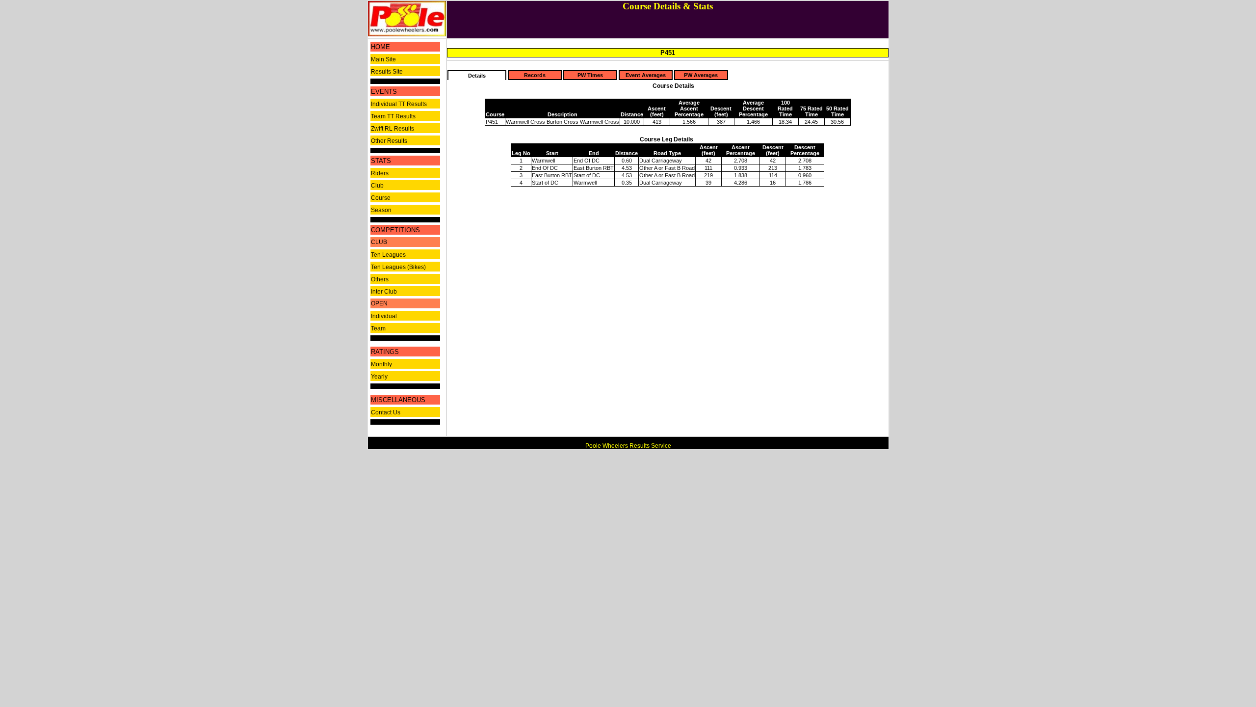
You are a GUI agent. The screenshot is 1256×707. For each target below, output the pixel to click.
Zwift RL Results (392, 128)
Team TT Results (393, 116)
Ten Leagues (388, 254)
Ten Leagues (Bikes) (398, 267)
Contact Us (385, 412)
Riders (380, 173)
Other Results (389, 140)
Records (535, 75)
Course (381, 197)
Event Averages (646, 75)
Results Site (387, 71)
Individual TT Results (399, 104)
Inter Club (384, 291)
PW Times (590, 75)
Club (377, 185)
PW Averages (701, 75)
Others (380, 279)
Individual (384, 316)
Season (381, 210)
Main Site (383, 59)
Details (477, 76)
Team (378, 328)
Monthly (381, 364)
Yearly (379, 376)
